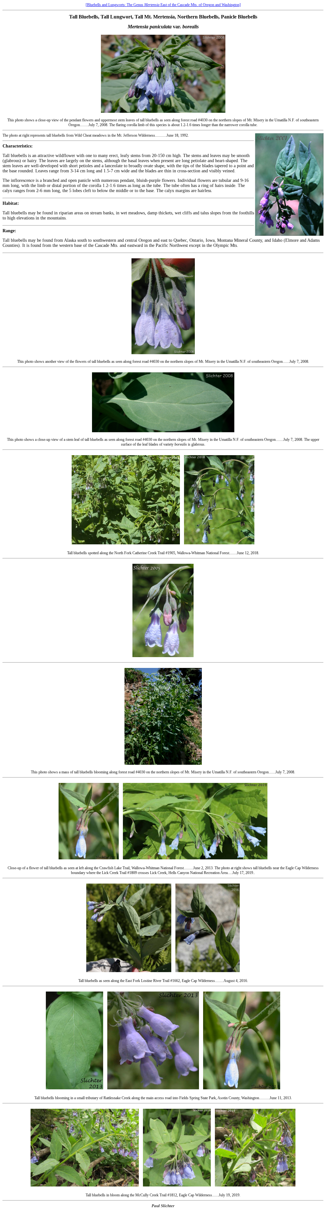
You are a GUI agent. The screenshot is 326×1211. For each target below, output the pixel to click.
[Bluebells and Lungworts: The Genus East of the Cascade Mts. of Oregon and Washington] (163, 5)
